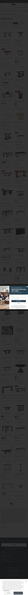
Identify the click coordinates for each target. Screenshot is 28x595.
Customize (8, 593)
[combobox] (13, 298)
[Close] (25, 581)
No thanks (18, 303)
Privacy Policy (6, 590)
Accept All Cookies (18, 593)
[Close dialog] (27, 286)
